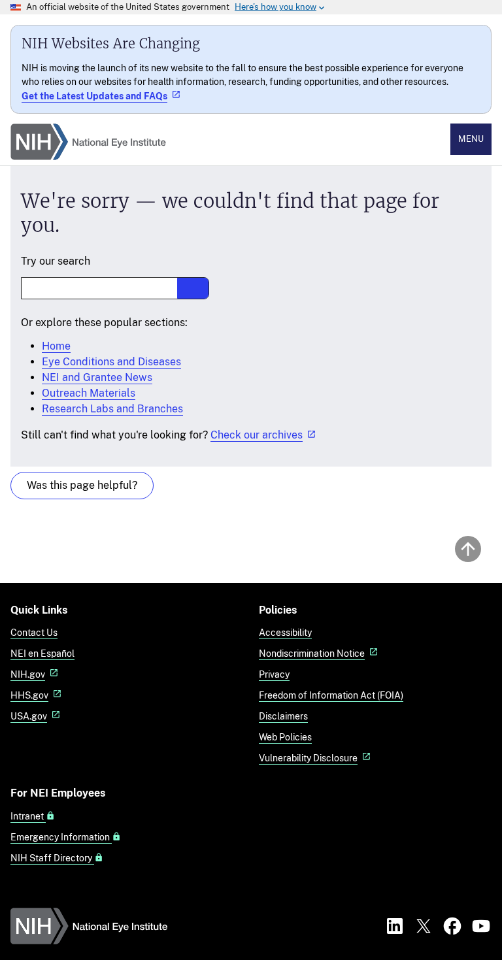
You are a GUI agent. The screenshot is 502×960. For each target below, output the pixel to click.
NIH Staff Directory (52, 858)
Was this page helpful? (82, 485)
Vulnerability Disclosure (308, 757)
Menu (471, 139)
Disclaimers (283, 715)
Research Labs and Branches (112, 409)
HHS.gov (29, 695)
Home (56, 346)
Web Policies (285, 736)
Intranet (28, 816)
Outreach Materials (88, 393)
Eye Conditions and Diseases (111, 362)
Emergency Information (61, 837)
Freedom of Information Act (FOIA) (331, 695)
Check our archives (256, 435)
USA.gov (28, 715)
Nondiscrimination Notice (312, 653)
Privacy (274, 674)
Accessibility (285, 632)
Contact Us (34, 632)
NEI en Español (42, 653)
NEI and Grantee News (97, 377)
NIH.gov (27, 674)
